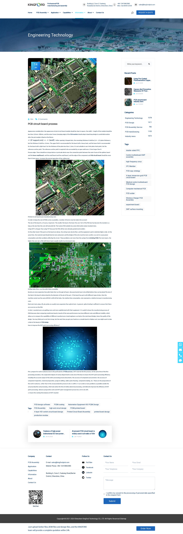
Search (128, 22)
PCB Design (138, 122)
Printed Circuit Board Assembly (78, 412)
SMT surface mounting (134, 209)
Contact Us (100, 13)
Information (79, 13)
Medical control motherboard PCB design (136, 183)
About (90, 13)
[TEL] (180, 355)
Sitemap (123, 519)
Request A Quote (146, 13)
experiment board (132, 205)
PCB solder (130, 193)
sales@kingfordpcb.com (147, 5)
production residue (41, 415)
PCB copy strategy (133, 171)
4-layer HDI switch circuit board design (48, 412)
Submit (112, 501)
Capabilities (67, 13)
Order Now (146, 528)
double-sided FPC (133, 150)
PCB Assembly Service (138, 127)
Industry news (138, 136)
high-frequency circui (134, 162)
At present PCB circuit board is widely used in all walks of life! (83, 432)
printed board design (102, 412)
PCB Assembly (41, 13)
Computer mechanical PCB (136, 189)
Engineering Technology (138, 118)
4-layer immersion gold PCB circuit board (136, 176)
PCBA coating (59, 405)
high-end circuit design (57, 408)
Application (55, 13)
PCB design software (42, 405)
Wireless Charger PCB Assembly (134, 199)
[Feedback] (180, 360)
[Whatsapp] (180, 344)
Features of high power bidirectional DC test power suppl (53, 432)
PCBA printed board (77, 408)
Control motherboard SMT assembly (135, 156)
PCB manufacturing (138, 131)
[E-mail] (180, 349)
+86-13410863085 (123, 3)
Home (30, 13)
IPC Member (131, 166)
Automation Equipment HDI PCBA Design (83, 405)
